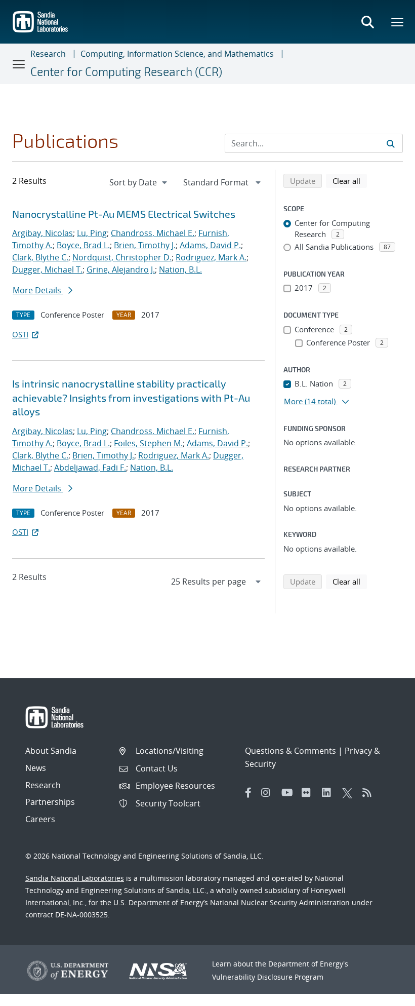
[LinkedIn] (329, 792)
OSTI (20, 334)
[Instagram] (268, 792)
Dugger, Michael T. (47, 269)
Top (385, 994)
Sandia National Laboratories (74, 878)
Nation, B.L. (180, 269)
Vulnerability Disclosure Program (267, 977)
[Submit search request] (391, 143)
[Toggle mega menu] (398, 22)
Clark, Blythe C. (40, 257)
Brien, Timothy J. (145, 245)
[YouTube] (289, 792)
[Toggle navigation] (19, 64)
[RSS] (370, 792)
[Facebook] (248, 792)
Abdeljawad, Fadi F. (90, 467)
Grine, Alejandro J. (121, 269)
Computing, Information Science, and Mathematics (177, 53)
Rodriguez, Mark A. (211, 257)
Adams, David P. (210, 245)
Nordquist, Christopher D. (122, 257)
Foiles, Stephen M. (148, 443)
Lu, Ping (92, 233)
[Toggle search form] (367, 22)
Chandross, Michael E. (152, 233)
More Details (38, 290)
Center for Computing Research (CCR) (126, 71)
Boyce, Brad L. (83, 245)
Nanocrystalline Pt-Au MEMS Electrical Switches (123, 214)
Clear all (350, 180)
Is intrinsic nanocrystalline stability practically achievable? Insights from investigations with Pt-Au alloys (131, 397)
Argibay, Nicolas (42, 233)
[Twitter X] (349, 792)
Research (48, 53)
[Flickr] (309, 792)
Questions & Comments (290, 750)
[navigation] (139, 182)
